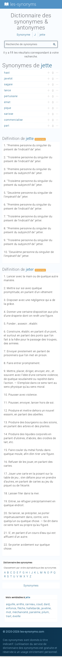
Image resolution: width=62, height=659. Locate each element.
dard (47, 604)
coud (39, 604)
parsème (34, 612)
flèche (21, 608)
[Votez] (48, 73)
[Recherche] (54, 44)
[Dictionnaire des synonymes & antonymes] (19, 4)
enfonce (11, 608)
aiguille (10, 604)
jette (42, 34)
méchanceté (20, 612)
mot (8, 612)
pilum (45, 612)
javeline (46, 608)
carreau (30, 604)
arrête (20, 604)
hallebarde (33, 608)
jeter (30, 269)
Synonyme (23, 34)
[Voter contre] (57, 73)
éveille (17, 616)
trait (8, 616)
